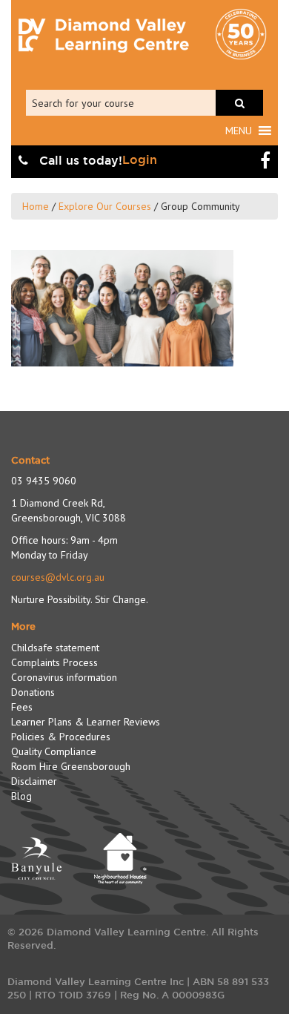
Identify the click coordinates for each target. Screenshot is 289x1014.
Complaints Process (54, 662)
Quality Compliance (53, 751)
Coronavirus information (64, 677)
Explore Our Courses (105, 206)
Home (35, 206)
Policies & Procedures (60, 736)
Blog (21, 796)
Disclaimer (34, 781)
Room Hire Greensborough (70, 766)
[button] (238, 130)
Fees (22, 707)
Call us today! (79, 161)
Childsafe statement (55, 647)
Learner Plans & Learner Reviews (85, 721)
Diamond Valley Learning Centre (104, 36)
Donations (33, 692)
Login (139, 160)
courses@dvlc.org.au (57, 577)
